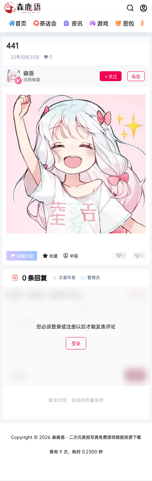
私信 (136, 76)
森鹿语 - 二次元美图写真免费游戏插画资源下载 (96, 437)
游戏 (103, 23)
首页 (21, 23)
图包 (128, 23)
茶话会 (48, 23)
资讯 (76, 23)
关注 (113, 76)
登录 (76, 343)
